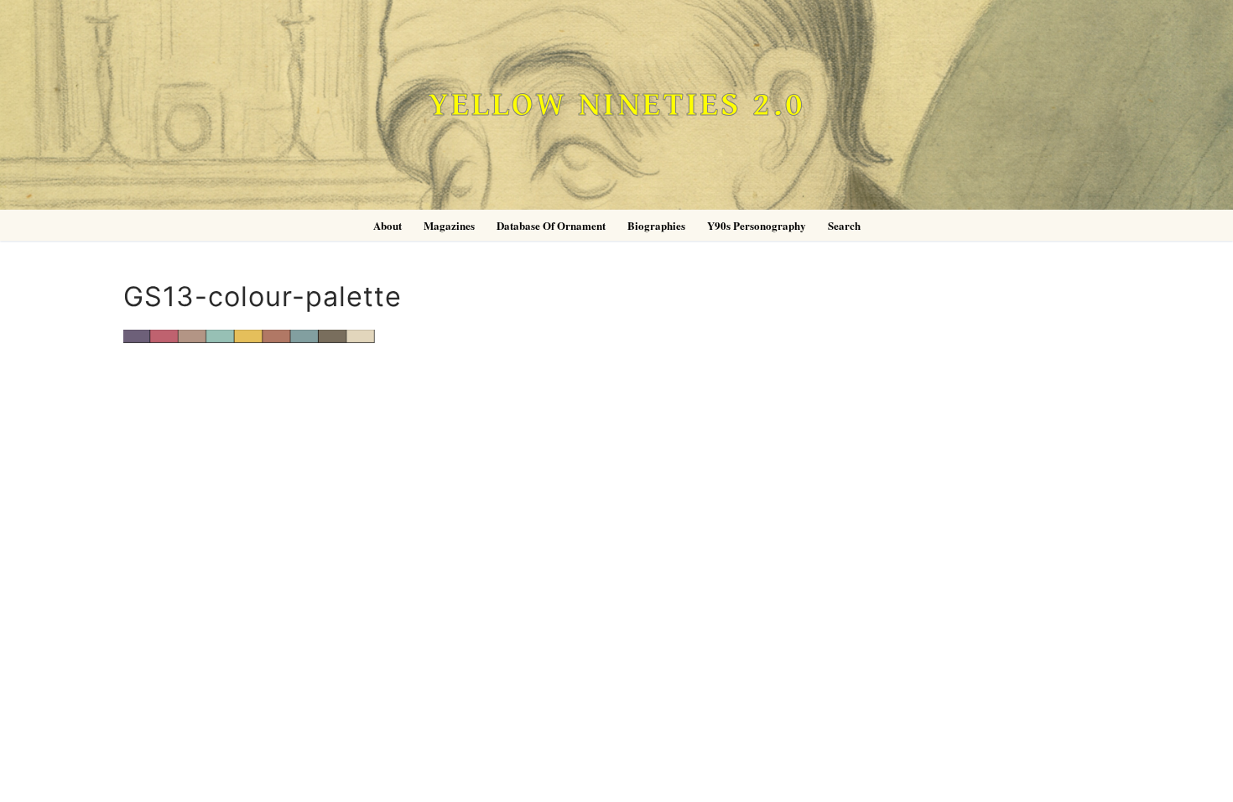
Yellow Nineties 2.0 (616, 105)
